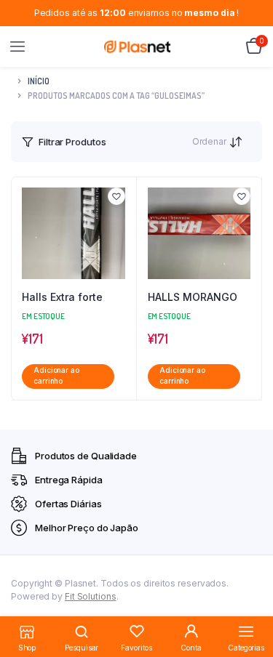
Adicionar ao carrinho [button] (56, 375)
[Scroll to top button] (249, 598)
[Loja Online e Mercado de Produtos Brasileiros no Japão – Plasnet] (137, 46)
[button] (116, 196)
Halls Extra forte (62, 297)
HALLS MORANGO (192, 297)
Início (39, 81)
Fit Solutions (90, 596)
